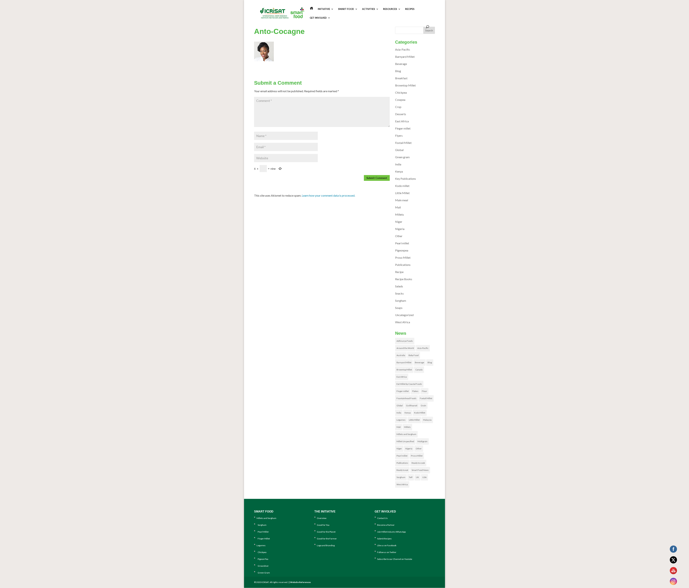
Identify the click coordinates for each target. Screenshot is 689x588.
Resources (390, 9)
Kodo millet (402, 185)
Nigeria (399, 229)
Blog (398, 71)
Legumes (401, 419)
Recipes (409, 9)
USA (424, 477)
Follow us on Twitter (386, 552)
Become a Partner (386, 525)
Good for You (323, 525)
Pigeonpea (401, 250)
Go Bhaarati (411, 405)
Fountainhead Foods (406, 398)
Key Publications (405, 178)
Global (399, 150)
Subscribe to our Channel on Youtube (394, 559)
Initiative (324, 9)
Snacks (399, 293)
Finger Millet (263, 538)
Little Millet (402, 193)
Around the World (405, 348)
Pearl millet (402, 243)
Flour (424, 391)
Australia (401, 355)
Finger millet (403, 128)
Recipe (399, 272)
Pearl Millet (263, 531)
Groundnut (262, 566)
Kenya (399, 171)
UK (417, 477)
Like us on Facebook (386, 545)
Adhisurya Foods (405, 341)
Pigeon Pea (262, 559)
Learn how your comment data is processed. (328, 195)
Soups (398, 307)
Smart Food (346, 9)
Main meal (401, 200)
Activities (368, 9)
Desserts (400, 114)
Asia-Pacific (402, 49)
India (398, 164)
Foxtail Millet (403, 142)
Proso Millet (403, 257)
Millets (399, 214)
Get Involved (318, 18)
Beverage (401, 63)
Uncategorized (404, 315)
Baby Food (414, 355)
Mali (398, 207)
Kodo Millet (419, 412)
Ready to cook (418, 463)
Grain (423, 405)
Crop (398, 107)
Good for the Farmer (327, 538)
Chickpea (401, 92)
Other (398, 236)
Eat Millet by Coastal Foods (409, 384)
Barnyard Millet (405, 56)
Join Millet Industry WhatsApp (391, 531)
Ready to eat (402, 470)
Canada (419, 369)
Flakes (415, 391)
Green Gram (263, 572)
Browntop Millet (405, 85)
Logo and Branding (326, 545)
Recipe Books (403, 279)
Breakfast (401, 78)
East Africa (402, 121)
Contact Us (382, 518)
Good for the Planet (326, 531)
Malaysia (427, 419)
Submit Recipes (384, 538)
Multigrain (422, 441)
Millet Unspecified (405, 441)
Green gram (402, 157)
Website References (300, 582)
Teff (411, 477)
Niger (398, 221)
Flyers (399, 135)
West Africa (402, 322)
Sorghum (400, 300)
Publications (403, 264)
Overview (321, 518)
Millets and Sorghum (406, 434)
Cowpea (400, 99)
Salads (399, 286)
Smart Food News (420, 470)
